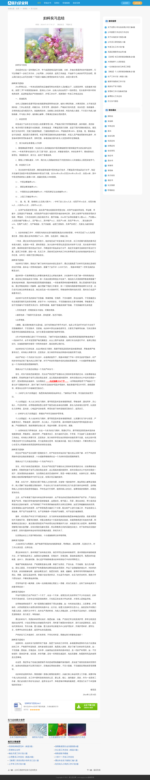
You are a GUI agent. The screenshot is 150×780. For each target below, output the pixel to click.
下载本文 (69, 24)
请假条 (110, 170)
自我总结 (111, 146)
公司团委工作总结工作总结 (118, 32)
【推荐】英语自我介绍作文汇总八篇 (24, 760)
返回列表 (97, 770)
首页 (39, 3)
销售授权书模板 (61, 753)
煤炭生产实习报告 (115, 86)
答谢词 (110, 165)
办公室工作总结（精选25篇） (67, 750)
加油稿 (110, 121)
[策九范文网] (18, 3)
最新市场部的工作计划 (116, 81)
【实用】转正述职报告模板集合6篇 (121, 57)
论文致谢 (111, 185)
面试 (109, 131)
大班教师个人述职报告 (116, 62)
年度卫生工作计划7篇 (116, 47)
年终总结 (111, 126)
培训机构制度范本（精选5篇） (21, 746)
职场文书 (47, 3)
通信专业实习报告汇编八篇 (66, 760)
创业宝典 (76, 3)
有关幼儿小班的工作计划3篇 (67, 764)
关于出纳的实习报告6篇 (117, 37)
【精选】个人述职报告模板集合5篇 (121, 72)
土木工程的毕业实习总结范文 (25, 770)
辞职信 (110, 116)
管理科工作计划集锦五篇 (117, 91)
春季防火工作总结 (115, 96)
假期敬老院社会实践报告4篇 (67, 746)
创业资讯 (111, 151)
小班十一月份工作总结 (64, 757)
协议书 (110, 156)
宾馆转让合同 (14, 750)
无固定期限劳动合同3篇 (117, 52)
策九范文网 (72, 777)
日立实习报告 (113, 101)
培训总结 (111, 141)
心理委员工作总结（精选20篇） (22, 757)
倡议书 (110, 180)
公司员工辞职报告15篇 (116, 42)
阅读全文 (60, 24)
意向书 (110, 161)
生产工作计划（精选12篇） (118, 76)
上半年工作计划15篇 (17, 764)
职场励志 (111, 190)
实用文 (57, 3)
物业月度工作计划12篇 (18, 753)
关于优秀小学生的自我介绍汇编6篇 (121, 27)
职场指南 (66, 3)
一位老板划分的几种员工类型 (119, 67)
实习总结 (34, 9)
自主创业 (111, 175)
